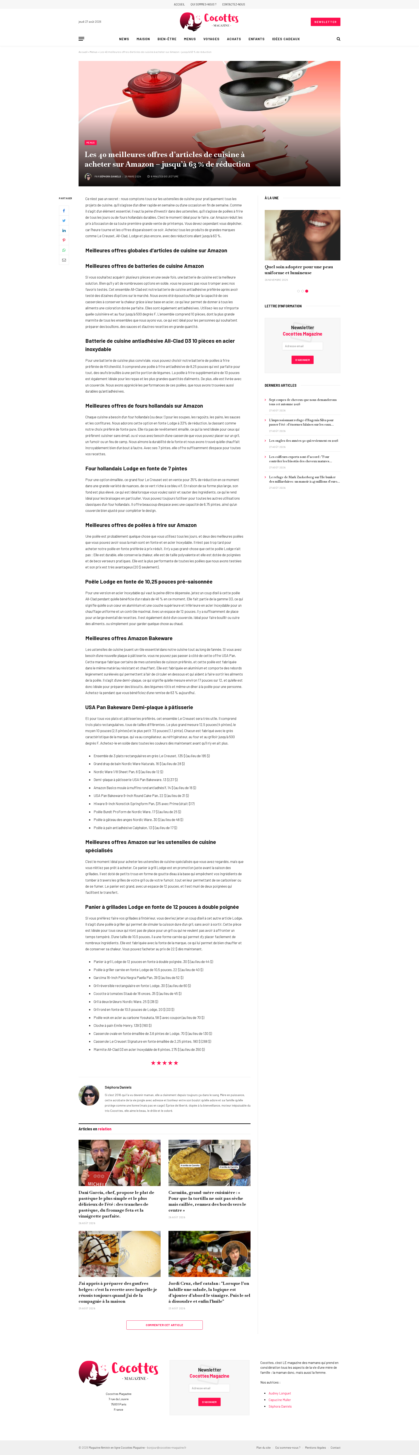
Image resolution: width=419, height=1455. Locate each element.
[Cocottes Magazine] (209, 22)
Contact (335, 1447)
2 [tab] (303, 291)
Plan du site (263, 1447)
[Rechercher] (338, 39)
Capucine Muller (280, 1400)
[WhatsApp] (64, 250)
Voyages (211, 39)
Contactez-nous (233, 4)
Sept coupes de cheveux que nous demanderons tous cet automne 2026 (303, 402)
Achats (234, 39)
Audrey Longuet (280, 1393)
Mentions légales (315, 1447)
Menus (190, 39)
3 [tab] (307, 291)
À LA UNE (272, 198)
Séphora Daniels (110, 176)
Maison (143, 39)
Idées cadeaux (286, 39)
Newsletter (325, 22)
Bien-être (167, 39)
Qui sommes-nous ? (203, 4)
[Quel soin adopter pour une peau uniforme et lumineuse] (302, 235)
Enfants (257, 39)
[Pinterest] (64, 240)
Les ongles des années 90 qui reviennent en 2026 (303, 441)
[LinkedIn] (64, 230)
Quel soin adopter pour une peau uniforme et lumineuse (299, 269)
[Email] (64, 260)
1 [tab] (298, 291)
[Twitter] (64, 221)
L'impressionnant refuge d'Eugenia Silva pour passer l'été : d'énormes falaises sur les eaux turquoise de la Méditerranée (301, 422)
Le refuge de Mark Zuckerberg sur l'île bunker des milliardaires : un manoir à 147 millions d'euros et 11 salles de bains (304, 479)
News (124, 39)
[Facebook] (64, 211)
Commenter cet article (164, 1325)
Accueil (179, 4)
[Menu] (81, 39)
